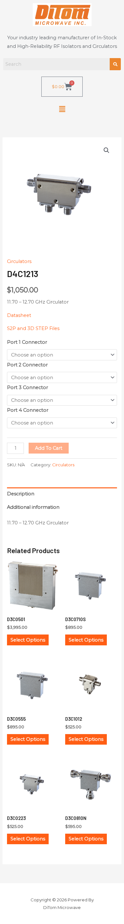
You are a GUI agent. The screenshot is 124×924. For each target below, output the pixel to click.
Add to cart (48, 448)
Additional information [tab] (33, 507)
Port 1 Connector (27, 342)
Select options (27, 640)
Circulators (19, 261)
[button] (62, 109)
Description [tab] (20, 494)
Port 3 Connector (27, 387)
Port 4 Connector (27, 410)
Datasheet (19, 315)
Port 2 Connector (27, 365)
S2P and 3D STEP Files (33, 328)
